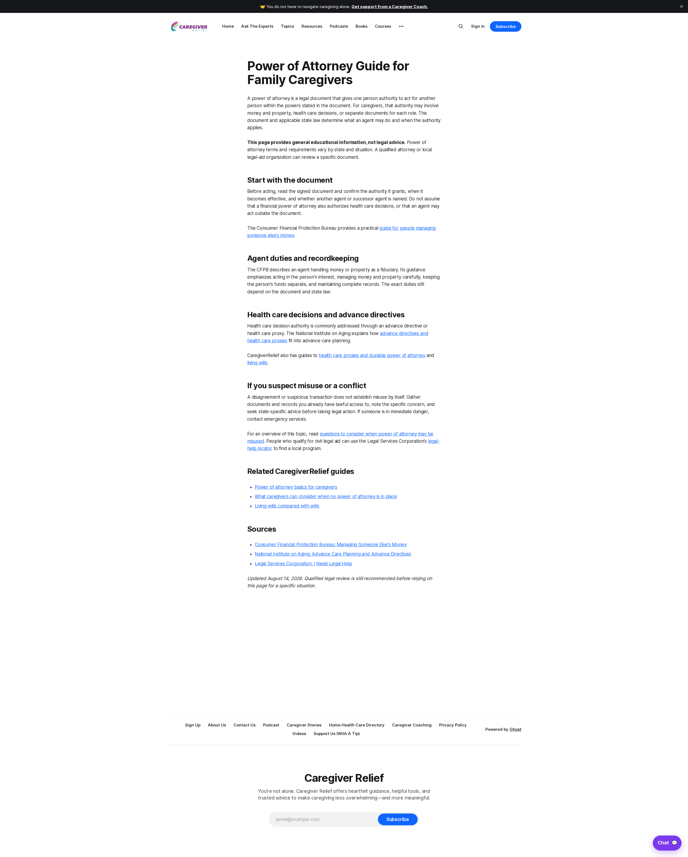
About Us (217, 725)
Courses (383, 26)
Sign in (478, 26)
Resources (312, 26)
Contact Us (245, 725)
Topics (287, 26)
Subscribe (506, 26)
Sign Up (192, 725)
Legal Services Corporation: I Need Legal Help (303, 563)
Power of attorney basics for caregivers (296, 487)
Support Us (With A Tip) (337, 733)
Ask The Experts (257, 26)
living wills (257, 362)
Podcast (271, 725)
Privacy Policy (453, 725)
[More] (401, 26)
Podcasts (339, 26)
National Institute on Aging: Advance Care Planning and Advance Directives (333, 554)
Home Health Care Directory (357, 725)
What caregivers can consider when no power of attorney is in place (326, 496)
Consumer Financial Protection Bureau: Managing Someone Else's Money (331, 544)
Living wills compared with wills (287, 506)
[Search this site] (461, 26)
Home (228, 26)
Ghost (515, 729)
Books (361, 26)
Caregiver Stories (304, 725)
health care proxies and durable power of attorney (372, 355)
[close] (681, 6)
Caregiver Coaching (412, 725)
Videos (299, 733)
